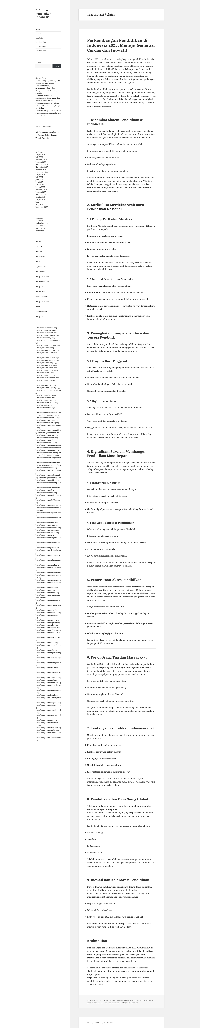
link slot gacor (41, 312)
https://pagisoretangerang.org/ (48, 388)
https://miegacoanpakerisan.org (48, 727)
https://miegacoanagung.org (47, 435)
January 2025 (41, 192)
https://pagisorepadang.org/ (47, 365)
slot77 (121, 187)
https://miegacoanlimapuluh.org (48, 702)
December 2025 (42, 164)
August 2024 (40, 199)
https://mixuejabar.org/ (45, 405)
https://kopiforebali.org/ (45, 398)
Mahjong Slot (41, 42)
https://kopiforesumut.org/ (46, 333)
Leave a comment (131, 1003)
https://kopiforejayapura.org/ (47, 335)
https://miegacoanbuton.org (47, 642)
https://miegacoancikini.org (46, 468)
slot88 (38, 307)
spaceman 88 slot (143, 89)
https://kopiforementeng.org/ (47, 370)
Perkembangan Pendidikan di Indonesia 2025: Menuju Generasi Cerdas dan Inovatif (121, 45)
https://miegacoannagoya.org (47, 535)
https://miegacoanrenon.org (47, 420)
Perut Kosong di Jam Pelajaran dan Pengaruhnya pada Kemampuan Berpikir (48, 83)
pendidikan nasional (95, 1003)
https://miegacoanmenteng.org (48, 488)
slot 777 (39, 262)
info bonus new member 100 (47, 132)
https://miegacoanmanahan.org (48, 565)
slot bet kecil (41, 292)
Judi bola (39, 38)
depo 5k (39, 247)
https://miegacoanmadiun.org (47, 730)
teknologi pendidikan (112, 1003)
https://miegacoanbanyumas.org (48, 580)
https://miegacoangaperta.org (47, 548)
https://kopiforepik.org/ (45, 373)
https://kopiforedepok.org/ (46, 395)
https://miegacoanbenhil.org (50, 465)
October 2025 (41, 169)
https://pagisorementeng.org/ (47, 358)
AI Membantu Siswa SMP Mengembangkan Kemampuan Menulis (48, 90)
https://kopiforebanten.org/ (46, 328)
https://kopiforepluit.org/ (45, 375)
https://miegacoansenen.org (48, 455)
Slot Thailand (41, 51)
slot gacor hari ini (42, 277)
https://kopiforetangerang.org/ (48, 345)
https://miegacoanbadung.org (47, 625)
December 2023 (42, 207)
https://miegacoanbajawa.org (47, 593)
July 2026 (39, 157)
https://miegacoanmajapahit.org (48, 560)
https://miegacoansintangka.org (48, 590)
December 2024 (42, 194)
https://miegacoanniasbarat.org (48, 620)
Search (38, 63)
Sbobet (38, 33)
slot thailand (40, 257)
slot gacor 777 (41, 287)
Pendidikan (40, 226)
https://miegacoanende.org (48, 433)
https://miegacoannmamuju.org (48, 612)
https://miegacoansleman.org (47, 533)
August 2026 (40, 154)
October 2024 (41, 197)
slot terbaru (40, 272)
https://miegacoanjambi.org (47, 523)
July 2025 (39, 177)
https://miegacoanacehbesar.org (48, 630)
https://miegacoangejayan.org (49, 415)
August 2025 (40, 174)
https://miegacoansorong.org (47, 525)
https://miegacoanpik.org (45, 490)
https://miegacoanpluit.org (46, 493)
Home (38, 29)
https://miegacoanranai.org (46, 443)
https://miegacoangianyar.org (47, 530)
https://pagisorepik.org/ (45, 348)
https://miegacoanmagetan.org (48, 622)
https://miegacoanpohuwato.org (48, 573)
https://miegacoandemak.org (47, 695)
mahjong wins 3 (42, 297)
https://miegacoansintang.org (47, 423)
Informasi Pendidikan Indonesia (43, 13)
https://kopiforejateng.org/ (46, 330)
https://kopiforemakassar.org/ (47, 380)
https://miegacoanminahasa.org (48, 528)
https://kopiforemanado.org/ (47, 403)
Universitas (40, 231)
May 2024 (39, 204)
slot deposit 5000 (42, 282)
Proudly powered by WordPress (100, 1022)
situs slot (39, 252)
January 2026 (41, 162)
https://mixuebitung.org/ (45, 338)
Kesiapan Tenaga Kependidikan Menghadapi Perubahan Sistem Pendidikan (48, 113)
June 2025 (39, 179)
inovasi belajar (123, 1000)
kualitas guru (135, 1000)
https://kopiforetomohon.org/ (47, 378)
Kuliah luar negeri (43, 223)
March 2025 (40, 187)
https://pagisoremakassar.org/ (47, 350)
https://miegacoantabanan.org (47, 627)
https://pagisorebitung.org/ (46, 363)
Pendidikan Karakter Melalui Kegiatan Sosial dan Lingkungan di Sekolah (48, 105)
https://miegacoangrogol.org (50, 478)
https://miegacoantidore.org (47, 438)
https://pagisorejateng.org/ (46, 368)
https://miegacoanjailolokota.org (48, 682)
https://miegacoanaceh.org (46, 440)
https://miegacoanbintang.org (47, 588)
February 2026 (41, 159)
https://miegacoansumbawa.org (48, 677)
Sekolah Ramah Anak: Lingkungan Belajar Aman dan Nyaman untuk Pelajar (48, 98)
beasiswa (39, 221)
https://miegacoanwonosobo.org (48, 448)
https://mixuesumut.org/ (45, 408)
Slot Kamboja (41, 46)
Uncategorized (41, 228)
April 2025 (40, 184)
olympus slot (41, 267)
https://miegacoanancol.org (46, 720)
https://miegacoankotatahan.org (48, 445)
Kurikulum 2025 (147, 1000)
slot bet (38, 242)
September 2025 (42, 172)
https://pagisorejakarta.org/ (46, 353)
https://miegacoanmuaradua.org (48, 505)
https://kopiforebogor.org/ (46, 400)
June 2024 (39, 202)
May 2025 (39, 182)
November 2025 (42, 167)
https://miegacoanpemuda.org (47, 418)
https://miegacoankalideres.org (48, 480)
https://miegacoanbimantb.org (48, 610)
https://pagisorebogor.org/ (46, 385)
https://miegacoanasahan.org (47, 650)
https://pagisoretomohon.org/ (47, 360)
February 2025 (41, 189)
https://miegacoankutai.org (46, 680)
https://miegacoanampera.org (47, 450)
